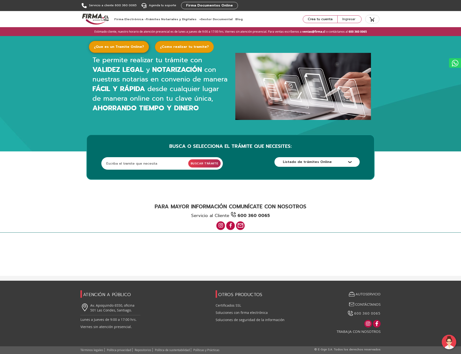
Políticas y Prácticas (206, 350)
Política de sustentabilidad (172, 350)
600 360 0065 (367, 313)
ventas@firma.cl (313, 32)
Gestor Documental (216, 19)
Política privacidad (119, 350)
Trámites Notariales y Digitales (171, 19)
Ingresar (348, 19)
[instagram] (220, 225)
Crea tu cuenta (320, 19)
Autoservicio (368, 294)
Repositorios (143, 350)
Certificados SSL (228, 305)
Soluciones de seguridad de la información (250, 319)
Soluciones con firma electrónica (242, 312)
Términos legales (91, 350)
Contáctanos (367, 304)
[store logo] (95, 19)
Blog (239, 19)
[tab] (122, 47)
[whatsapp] (455, 63)
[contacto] (240, 225)
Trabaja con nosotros (359, 331)
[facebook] (230, 225)
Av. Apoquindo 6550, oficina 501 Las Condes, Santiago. (112, 307)
